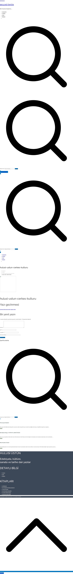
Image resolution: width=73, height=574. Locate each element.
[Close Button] (0, 252)
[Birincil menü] (0, 173)
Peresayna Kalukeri (4, 422)
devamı (1, 428)
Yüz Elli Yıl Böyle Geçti (6, 492)
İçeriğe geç (2, 0)
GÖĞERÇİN (4, 486)
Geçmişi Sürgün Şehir (6, 494)
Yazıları (3, 13)
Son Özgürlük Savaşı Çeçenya (8, 487)
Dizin (3, 15)
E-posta (2, 332)
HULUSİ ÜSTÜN (7, 4)
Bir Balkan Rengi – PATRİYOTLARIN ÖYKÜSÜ (10, 432)
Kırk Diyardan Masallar (7, 491)
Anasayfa (4, 12)
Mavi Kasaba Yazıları (4, 442)
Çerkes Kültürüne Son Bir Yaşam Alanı (8, 309)
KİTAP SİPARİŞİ (4, 172)
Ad (1, 330)
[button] (0, 170)
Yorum (1, 327)
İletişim (3, 16)
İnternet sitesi (3, 335)
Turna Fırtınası (5, 489)
